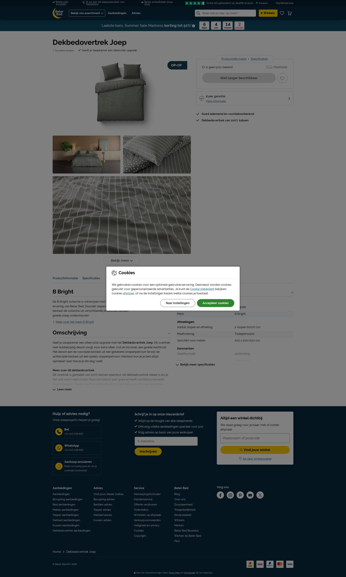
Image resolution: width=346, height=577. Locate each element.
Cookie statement (202, 289)
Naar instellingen (178, 303)
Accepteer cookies (216, 303)
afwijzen (128, 293)
